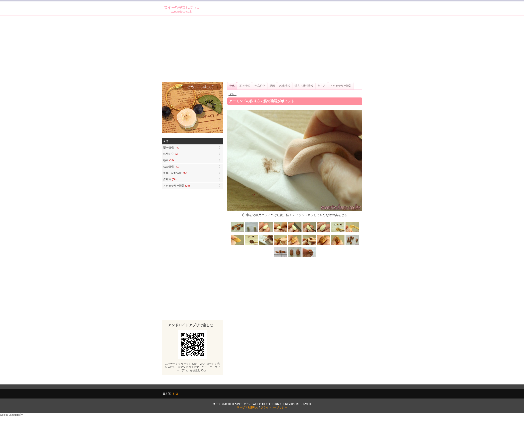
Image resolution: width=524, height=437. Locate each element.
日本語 (167, 393)
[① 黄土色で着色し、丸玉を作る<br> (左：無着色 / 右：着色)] (252, 231)
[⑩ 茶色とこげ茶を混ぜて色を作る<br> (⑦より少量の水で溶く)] (252, 244)
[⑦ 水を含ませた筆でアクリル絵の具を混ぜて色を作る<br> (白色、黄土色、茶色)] (338, 231)
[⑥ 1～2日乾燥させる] (323, 231)
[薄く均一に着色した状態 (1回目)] (295, 244)
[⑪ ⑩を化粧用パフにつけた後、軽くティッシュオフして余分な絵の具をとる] (266, 244)
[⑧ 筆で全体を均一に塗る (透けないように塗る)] (352, 231)
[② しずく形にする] (266, 231)
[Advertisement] (262, 49)
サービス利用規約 (247, 407)
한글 (175, 393)
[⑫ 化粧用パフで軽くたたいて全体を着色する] (280, 244)
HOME (232, 94)
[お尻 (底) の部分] (309, 256)
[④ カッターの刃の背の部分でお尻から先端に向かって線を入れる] (295, 231)
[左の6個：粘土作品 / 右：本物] (352, 244)
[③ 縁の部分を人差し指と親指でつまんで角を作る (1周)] (280, 231)
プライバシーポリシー (274, 407)
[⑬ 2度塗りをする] (309, 244)
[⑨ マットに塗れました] (237, 244)
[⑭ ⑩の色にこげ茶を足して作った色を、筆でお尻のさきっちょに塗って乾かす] (338, 244)
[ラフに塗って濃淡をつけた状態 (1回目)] (323, 244)
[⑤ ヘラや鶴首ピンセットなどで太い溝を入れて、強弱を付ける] (309, 231)
